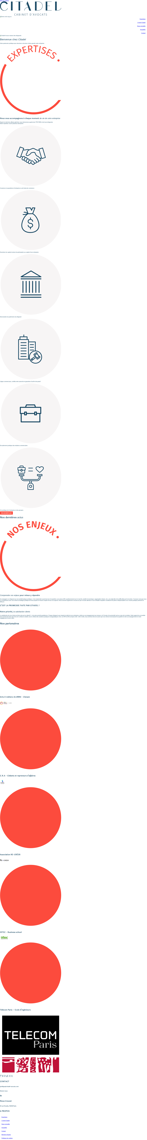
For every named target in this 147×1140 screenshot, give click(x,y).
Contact (143, 33)
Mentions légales (6, 1134)
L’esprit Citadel (141, 22)
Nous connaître (141, 26)
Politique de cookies (7, 1138)
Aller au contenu (4, 0)
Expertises (142, 19)
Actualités (142, 29)
